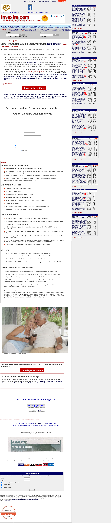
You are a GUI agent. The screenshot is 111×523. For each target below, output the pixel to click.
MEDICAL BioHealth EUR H (78, 10)
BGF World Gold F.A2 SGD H (79, 13)
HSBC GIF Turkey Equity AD (79, 114)
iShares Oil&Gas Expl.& (79, 92)
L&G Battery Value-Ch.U (79, 61)
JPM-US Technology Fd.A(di (79, 42)
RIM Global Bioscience (77, 15)
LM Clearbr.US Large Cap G (78, 38)
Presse (33, 1)
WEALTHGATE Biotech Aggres (79, 21)
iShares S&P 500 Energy (79, 93)
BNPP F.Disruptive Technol (78, 46)
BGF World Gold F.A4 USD (78, 18)
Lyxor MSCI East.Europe (79, 193)
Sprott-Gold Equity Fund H (78, 147)
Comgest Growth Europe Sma (79, 209)
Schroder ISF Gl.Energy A (78, 88)
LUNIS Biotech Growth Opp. (79, 14)
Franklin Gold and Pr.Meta (78, 151)
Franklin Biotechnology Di (78, 202)
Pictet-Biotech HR (76, 204)
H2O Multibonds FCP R (77, 120)
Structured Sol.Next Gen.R (78, 86)
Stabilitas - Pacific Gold (77, 19)
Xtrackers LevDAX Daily (79, 155)
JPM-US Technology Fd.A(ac (79, 40)
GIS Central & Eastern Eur (78, 205)
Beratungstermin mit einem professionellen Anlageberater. (25, 499)
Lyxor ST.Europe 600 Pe (79, 130)
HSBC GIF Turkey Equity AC (79, 113)
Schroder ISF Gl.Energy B (78, 103)
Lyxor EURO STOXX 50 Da (80, 124)
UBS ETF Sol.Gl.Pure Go (79, 141)
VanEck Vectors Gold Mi (79, 176)
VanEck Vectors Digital (78, 198)
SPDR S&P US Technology (80, 64)
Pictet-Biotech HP (76, 203)
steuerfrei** (52, 27)
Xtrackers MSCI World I (79, 75)
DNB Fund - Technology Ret (78, 41)
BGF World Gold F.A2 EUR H (79, 12)
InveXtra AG (27, 1)
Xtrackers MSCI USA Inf (79, 69)
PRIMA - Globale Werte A (78, 232)
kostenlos (47, 27)
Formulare (53, 1)
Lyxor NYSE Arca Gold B (79, 226)
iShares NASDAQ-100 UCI (76, 44)
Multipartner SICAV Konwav (78, 146)
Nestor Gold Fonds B (77, 235)
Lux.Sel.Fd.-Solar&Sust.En (78, 74)
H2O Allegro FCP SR (77, 122)
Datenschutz (45, 1)
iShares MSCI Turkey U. (79, 128)
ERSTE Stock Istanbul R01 (79, 115)
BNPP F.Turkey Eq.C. (77, 119)
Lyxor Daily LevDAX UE (79, 153)
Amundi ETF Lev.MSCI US (79, 68)
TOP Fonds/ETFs (40, 423)
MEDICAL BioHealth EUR (78, 17)
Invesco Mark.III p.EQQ (79, 37)
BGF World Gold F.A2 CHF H (79, 8)
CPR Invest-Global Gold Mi (78, 181)
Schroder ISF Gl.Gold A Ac (78, 140)
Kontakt (38, 1)
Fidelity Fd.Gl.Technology (78, 35)
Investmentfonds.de (6, 500)
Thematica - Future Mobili (78, 87)
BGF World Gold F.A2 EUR (78, 9)
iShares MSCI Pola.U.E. (79, 192)
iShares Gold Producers (79, 180)
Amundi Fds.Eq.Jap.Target (78, 179)
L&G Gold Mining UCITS (79, 143)
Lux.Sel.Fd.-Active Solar (78, 52)
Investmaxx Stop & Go (33, 62)
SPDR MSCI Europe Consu (80, 127)
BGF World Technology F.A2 (79, 47)
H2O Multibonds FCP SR (78, 125)
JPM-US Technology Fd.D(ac (79, 49)
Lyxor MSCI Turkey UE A (79, 126)
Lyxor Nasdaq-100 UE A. (79, 36)
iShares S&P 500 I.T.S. (79, 65)
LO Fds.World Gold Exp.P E (79, 142)
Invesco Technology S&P (79, 34)
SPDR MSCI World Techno (79, 76)
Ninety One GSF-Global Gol (78, 184)
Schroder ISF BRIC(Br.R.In (78, 23)
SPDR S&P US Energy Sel (79, 94)
